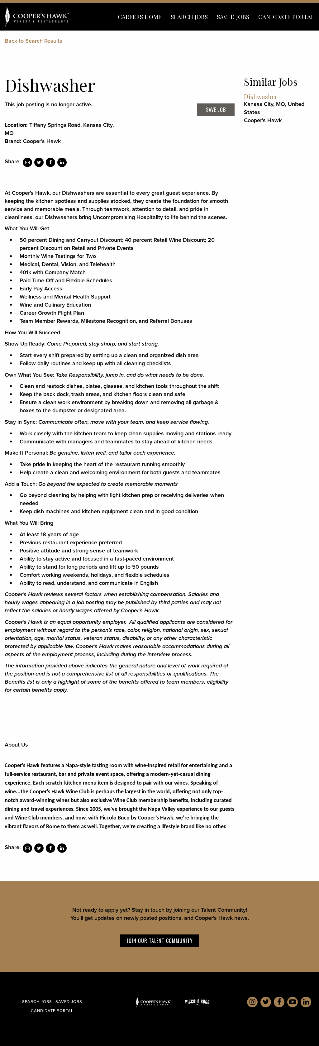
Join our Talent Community (159, 940)
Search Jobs (189, 16)
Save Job (216, 109)
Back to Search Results (33, 41)
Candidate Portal (286, 16)
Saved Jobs (233, 16)
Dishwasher (260, 96)
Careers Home (140, 16)
